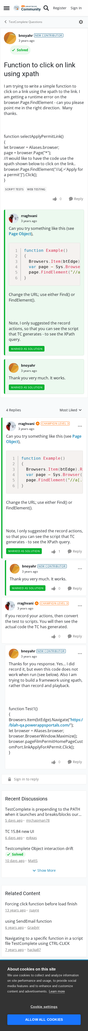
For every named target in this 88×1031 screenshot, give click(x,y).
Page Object (20, 233)
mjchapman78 (38, 820)
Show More (46, 870)
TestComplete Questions (25, 22)
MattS (33, 860)
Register (59, 8)
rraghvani (29, 215)
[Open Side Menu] (6, 8)
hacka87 (34, 949)
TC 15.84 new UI (19, 831)
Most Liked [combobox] (71, 410)
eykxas (31, 837)
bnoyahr (26, 35)
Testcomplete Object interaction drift (39, 848)
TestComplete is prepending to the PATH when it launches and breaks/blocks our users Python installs (42, 812)
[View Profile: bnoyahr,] (14, 368)
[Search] (46, 8)
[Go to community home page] (27, 8)
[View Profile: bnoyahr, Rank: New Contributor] (10, 38)
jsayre (34, 910)
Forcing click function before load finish (41, 904)
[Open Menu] (80, 22)
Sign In (76, 8)
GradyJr (33, 927)
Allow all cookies (44, 1019)
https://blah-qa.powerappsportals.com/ (46, 722)
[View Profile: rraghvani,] (14, 218)
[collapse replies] (44, 419)
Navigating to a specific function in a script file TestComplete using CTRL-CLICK (44, 941)
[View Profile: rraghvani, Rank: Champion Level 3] (11, 426)
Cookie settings (44, 1007)
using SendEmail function (28, 921)
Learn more (57, 991)
